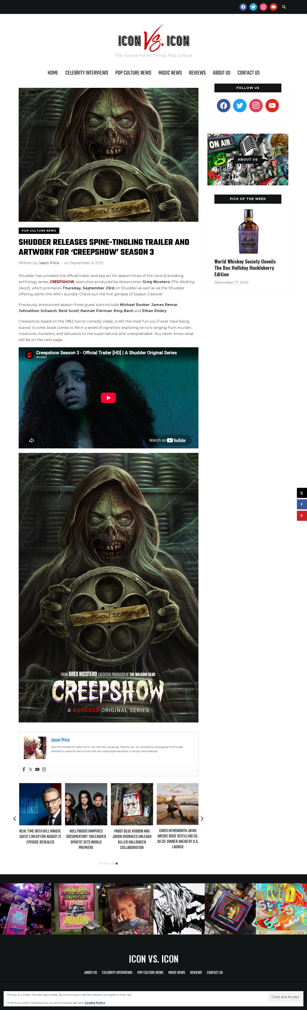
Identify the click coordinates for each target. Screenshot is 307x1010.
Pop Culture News (133, 73)
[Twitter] (30, 769)
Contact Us (249, 73)
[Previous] (15, 818)
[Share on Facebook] (302, 504)
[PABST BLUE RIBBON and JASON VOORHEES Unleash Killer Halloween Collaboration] (131, 786)
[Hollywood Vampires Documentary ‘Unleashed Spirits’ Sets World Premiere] (86, 786)
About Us (221, 73)
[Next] (202, 818)
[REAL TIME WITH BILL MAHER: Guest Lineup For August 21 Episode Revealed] (40, 786)
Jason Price (49, 263)
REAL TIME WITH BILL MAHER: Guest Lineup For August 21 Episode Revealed (40, 837)
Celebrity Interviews (86, 73)
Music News (170, 73)
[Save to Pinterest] (302, 516)
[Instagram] (44, 769)
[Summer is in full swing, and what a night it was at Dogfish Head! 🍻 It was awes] (76, 909)
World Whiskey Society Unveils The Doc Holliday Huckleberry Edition (245, 268)
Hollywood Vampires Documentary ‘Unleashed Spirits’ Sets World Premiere (86, 839)
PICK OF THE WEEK (248, 199)
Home (53, 73)
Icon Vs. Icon (153, 958)
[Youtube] (37, 769)
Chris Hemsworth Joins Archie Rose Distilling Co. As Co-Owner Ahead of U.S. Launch (177, 839)
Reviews (197, 73)
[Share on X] (302, 493)
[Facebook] (24, 769)
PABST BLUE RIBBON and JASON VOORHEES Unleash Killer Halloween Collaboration (131, 839)
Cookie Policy (95, 1002)
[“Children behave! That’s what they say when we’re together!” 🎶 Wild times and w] (128, 909)
